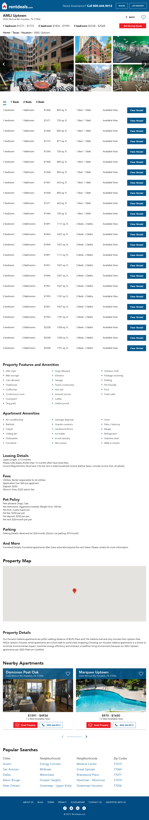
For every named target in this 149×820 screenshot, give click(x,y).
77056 (118, 786)
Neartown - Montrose (91, 780)
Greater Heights (50, 780)
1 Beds (15, 102)
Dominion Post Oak (22, 672)
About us (28, 802)
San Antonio (11, 769)
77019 (118, 764)
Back (132, 17)
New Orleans (11, 786)
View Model (136, 110)
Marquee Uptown (94, 672)
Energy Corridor (50, 764)
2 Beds (27, 102)
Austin (7, 764)
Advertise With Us (116, 802)
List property (138, 6)
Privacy (62, 802)
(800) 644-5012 (53, 725)
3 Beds (40, 102)
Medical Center (87, 764)
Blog (40, 802)
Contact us (95, 802)
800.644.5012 (99, 5)
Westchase (47, 775)
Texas (16, 32)
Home (6, 32)
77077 (118, 775)
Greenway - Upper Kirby (56, 786)
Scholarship (78, 802)
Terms (50, 802)
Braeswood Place (88, 775)
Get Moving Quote (133, 26)
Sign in (122, 6)
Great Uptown (86, 769)
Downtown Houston (90, 786)
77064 (118, 769)
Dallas (7, 775)
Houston (26, 32)
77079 (118, 780)
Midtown (45, 769)
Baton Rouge (11, 780)
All (4, 102)
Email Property (28, 725)
